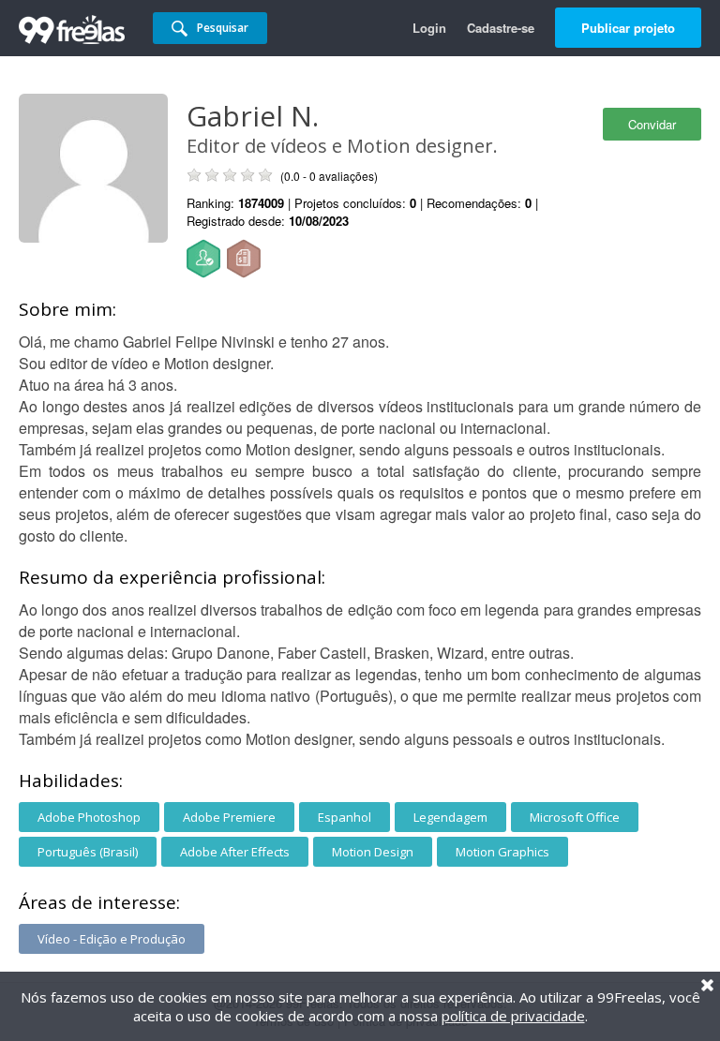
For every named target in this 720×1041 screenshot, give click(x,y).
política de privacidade (513, 1015)
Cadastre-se (500, 28)
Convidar (652, 124)
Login (429, 28)
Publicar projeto (628, 28)
